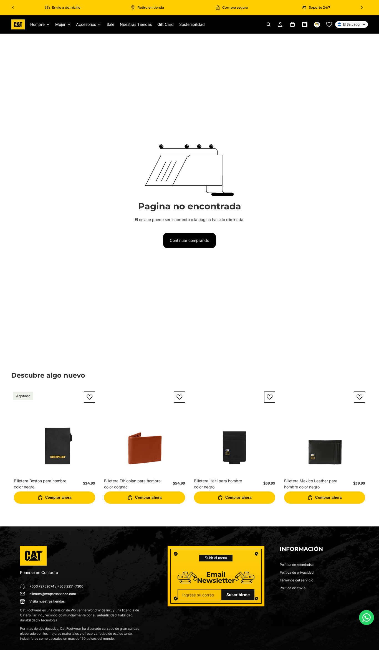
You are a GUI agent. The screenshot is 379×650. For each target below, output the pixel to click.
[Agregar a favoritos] (89, 397)
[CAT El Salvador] (33, 556)
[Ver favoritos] (329, 24)
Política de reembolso (297, 565)
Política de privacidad (297, 572)
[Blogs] (305, 24)
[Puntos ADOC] (317, 24)
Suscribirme (238, 594)
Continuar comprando (189, 240)
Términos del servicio (296, 580)
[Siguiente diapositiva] (362, 7)
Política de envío (292, 588)
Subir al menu (216, 558)
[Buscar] (268, 24)
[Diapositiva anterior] (13, 7)
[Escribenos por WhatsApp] (366, 617)
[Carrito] (292, 24)
